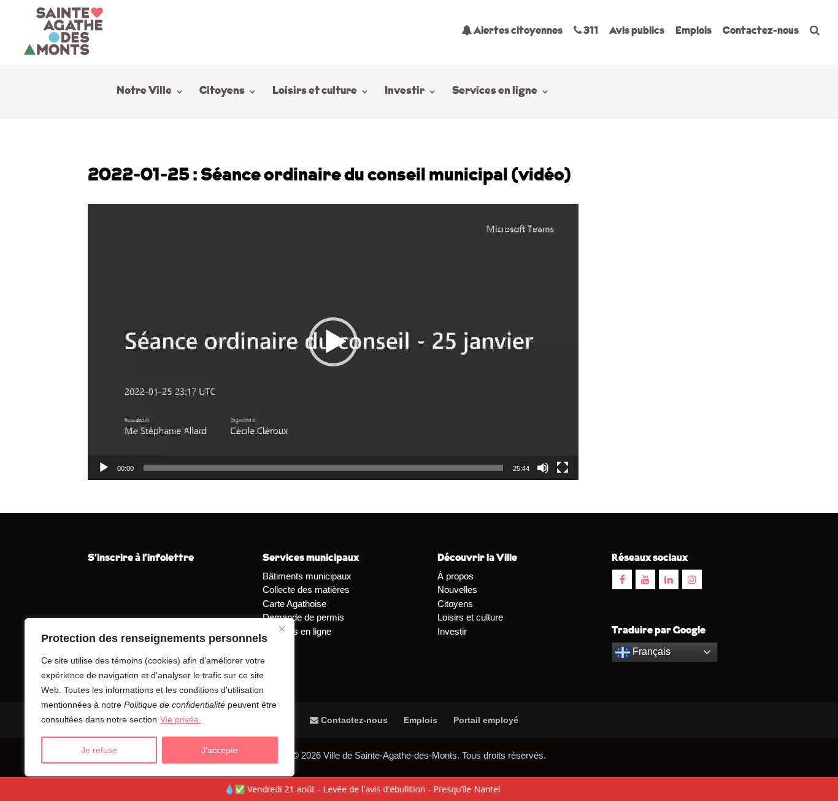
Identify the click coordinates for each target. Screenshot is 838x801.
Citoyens (222, 92)
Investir (405, 92)
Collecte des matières (306, 589)
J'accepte (219, 750)
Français (650, 651)
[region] (159, 697)
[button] (333, 341)
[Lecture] (104, 468)
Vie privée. (180, 719)
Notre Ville (144, 92)
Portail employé (485, 720)
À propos (455, 576)
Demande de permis (303, 617)
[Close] (281, 628)
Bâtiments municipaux (307, 576)
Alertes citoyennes (517, 31)
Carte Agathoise (294, 603)
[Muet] (543, 468)
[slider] (323, 468)
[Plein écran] (562, 468)
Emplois (693, 31)
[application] (333, 342)
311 (590, 31)
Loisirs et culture (314, 92)
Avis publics (636, 31)
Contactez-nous (761, 31)
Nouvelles (457, 589)
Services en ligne (494, 92)
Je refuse (99, 750)
